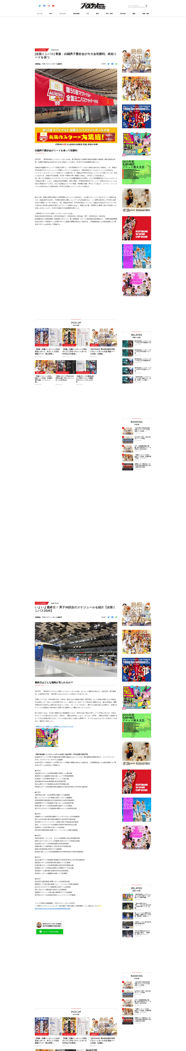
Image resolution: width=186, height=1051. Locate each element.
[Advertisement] (93, 31)
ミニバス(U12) (41, 50)
